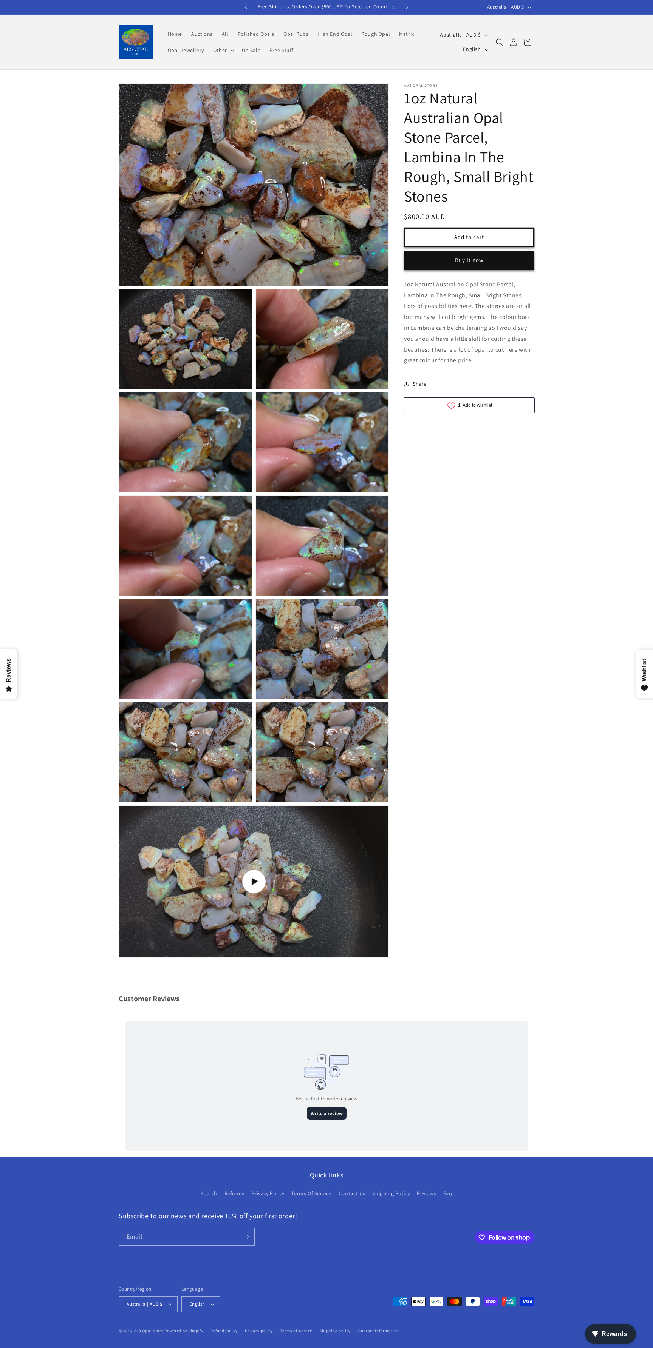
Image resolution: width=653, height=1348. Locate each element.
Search (209, 1193)
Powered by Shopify (183, 1330)
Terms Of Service (311, 1193)
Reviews (426, 1193)
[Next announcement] (407, 7)
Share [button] (420, 383)
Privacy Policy (267, 1193)
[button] (223, 50)
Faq (447, 1193)
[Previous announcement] (246, 7)
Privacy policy (259, 1330)
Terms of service (296, 1330)
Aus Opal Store (149, 1330)
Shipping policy (335, 1330)
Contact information (378, 1330)
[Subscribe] (246, 1237)
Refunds (234, 1193)
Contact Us (352, 1193)
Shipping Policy (391, 1193)
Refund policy (223, 1330)
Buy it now (469, 260)
